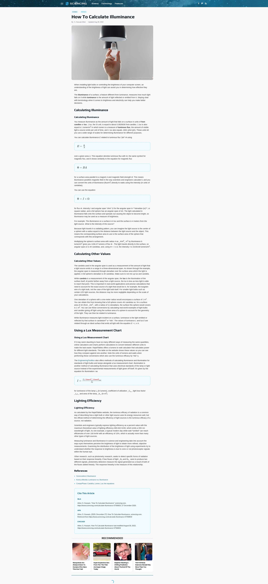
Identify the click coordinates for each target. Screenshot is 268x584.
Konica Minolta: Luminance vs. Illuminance (92, 480)
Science (95, 3)
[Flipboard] (202, 3)
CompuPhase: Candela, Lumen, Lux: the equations (95, 483)
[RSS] (205, 3)
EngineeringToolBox (86, 360)
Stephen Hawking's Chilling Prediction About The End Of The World (122, 566)
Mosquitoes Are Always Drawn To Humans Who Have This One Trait (80, 566)
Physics (83, 11)
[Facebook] (198, 3)
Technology (106, 3)
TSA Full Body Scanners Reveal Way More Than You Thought (143, 566)
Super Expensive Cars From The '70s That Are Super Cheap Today (101, 566)
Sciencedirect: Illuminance (86, 476)
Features (119, 3)
